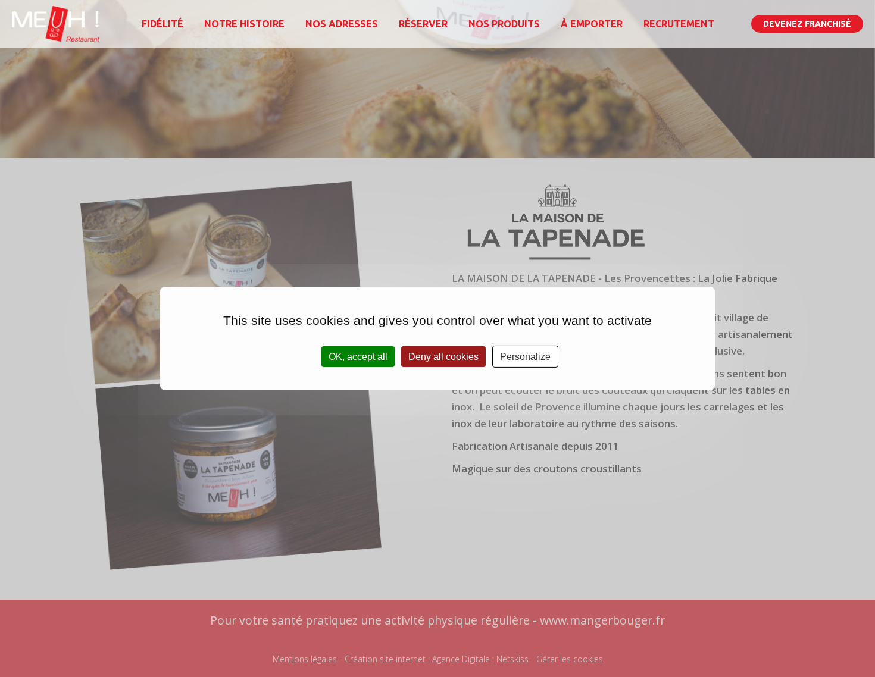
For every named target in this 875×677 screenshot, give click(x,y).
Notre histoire (244, 23)
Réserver (423, 23)
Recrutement (678, 23)
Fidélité (162, 23)
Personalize (525, 357)
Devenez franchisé (807, 24)
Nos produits (504, 23)
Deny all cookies (443, 357)
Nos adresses (341, 23)
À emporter (592, 23)
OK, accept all (358, 357)
